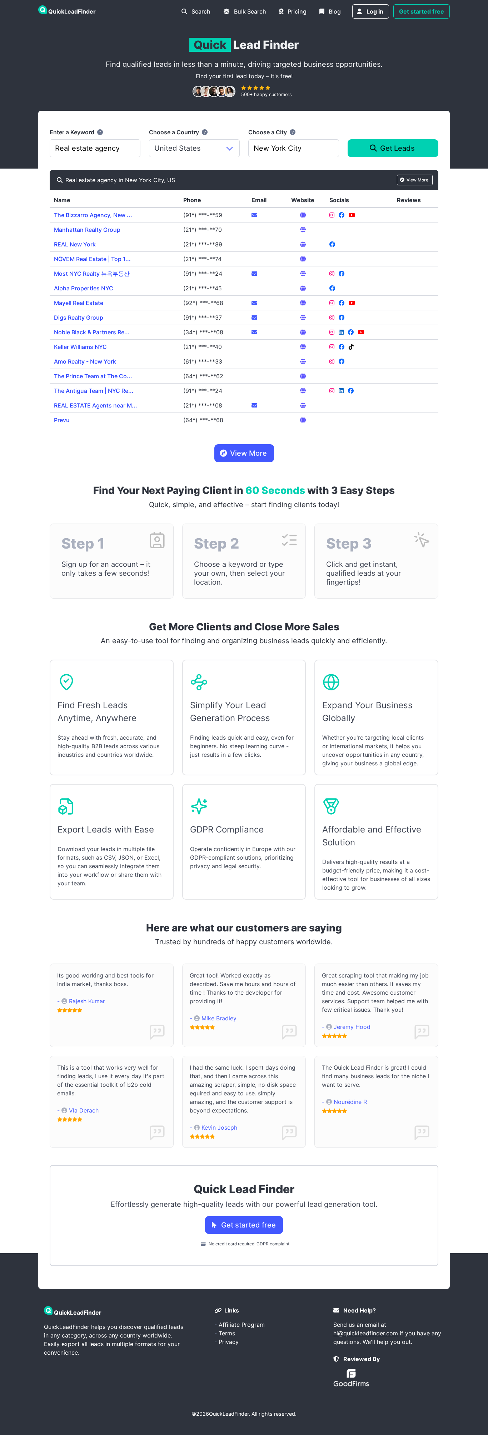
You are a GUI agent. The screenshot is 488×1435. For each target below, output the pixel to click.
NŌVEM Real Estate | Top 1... (92, 258)
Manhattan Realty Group (87, 229)
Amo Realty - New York (85, 361)
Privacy (229, 1341)
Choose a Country (174, 132)
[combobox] (95, 148)
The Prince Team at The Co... (93, 376)
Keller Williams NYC (80, 346)
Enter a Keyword (73, 132)
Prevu (62, 420)
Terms (227, 1333)
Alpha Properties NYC (83, 288)
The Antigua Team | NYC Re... (94, 390)
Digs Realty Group (78, 317)
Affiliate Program (242, 1324)
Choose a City (268, 132)
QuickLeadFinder (229, 1414)
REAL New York (75, 244)
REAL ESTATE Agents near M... (95, 405)
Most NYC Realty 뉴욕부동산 (92, 273)
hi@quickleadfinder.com (365, 1333)
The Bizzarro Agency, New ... (93, 215)
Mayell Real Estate (78, 302)
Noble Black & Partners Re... (92, 332)
